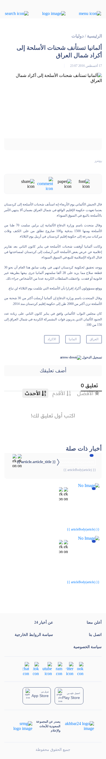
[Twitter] (69, 668)
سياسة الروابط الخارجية (34, 635)
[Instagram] (59, 668)
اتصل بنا (95, 635)
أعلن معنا (94, 622)
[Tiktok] (36, 668)
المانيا (73, 339)
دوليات (77, 36)
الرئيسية (94, 36)
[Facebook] (80, 668)
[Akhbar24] (77, 726)
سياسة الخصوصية (87, 647)
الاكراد (52, 339)
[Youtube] (47, 668)
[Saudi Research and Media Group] (22, 726)
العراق (94, 339)
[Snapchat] (26, 668)
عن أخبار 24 (43, 622)
